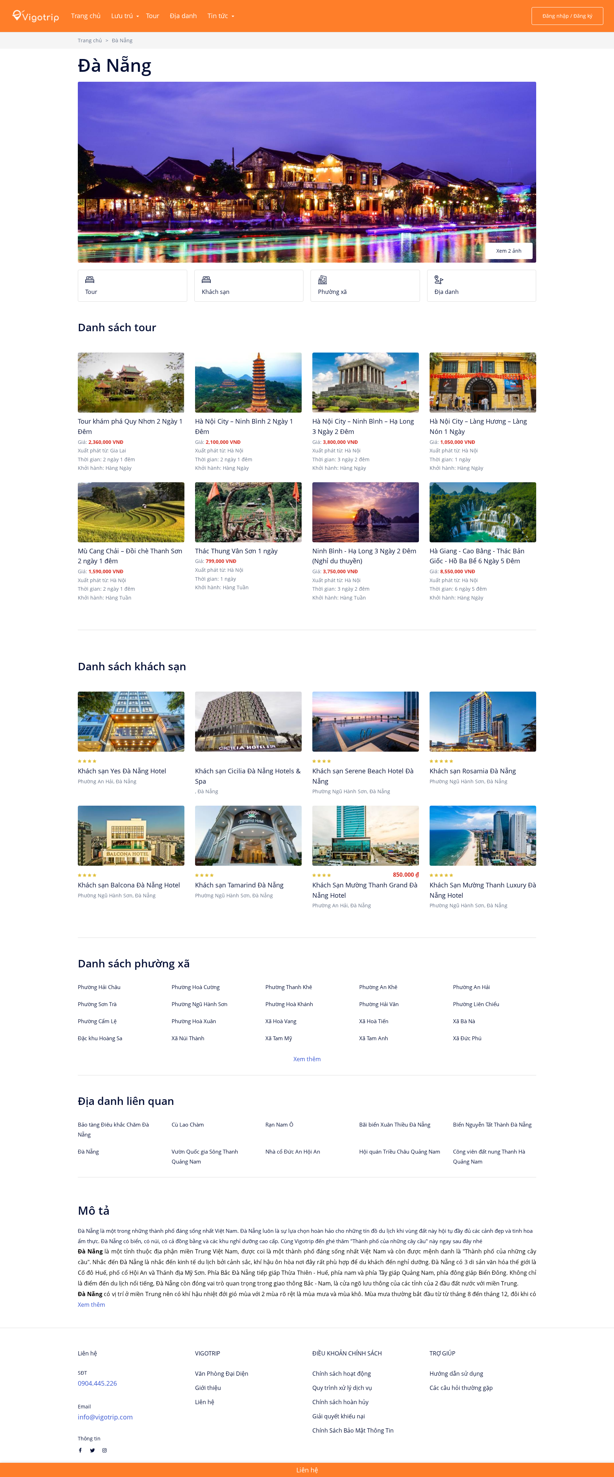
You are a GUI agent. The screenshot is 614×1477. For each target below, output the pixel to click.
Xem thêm (307, 1059)
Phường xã (332, 292)
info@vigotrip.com (105, 1417)
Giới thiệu (208, 1388)
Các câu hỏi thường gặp (461, 1388)
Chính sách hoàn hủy (340, 1402)
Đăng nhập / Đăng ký (567, 15)
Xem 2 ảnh (509, 250)
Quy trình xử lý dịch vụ (342, 1388)
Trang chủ (90, 40)
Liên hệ (204, 1402)
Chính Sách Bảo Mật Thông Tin (353, 1430)
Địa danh (447, 292)
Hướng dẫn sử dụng (456, 1373)
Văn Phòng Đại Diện (221, 1373)
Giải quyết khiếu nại (338, 1416)
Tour (91, 292)
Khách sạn (216, 292)
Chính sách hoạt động (341, 1373)
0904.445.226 (97, 1383)
